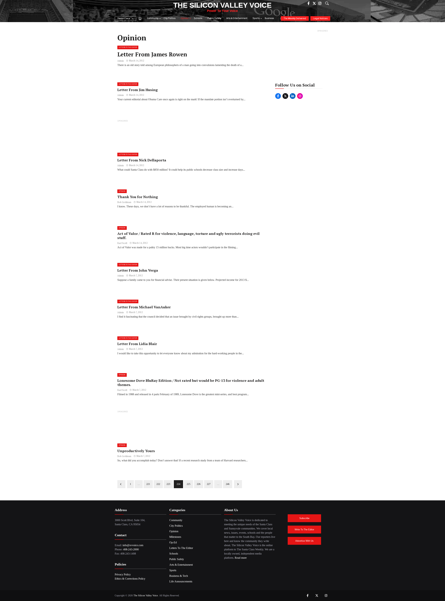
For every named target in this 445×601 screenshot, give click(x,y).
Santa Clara (123, 18)
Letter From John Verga (137, 270)
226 (198, 484)
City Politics (169, 18)
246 (227, 484)
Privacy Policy (123, 574)
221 (148, 484)
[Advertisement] (192, 136)
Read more (241, 557)
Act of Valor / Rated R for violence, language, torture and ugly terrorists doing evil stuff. (188, 235)
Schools (198, 18)
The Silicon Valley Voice (222, 5)
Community (152, 18)
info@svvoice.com (133, 545)
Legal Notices (320, 18)
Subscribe (304, 518)
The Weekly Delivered (295, 18)
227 (209, 484)
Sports (256, 18)
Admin (120, 60)
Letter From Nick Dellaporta (141, 160)
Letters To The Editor (128, 47)
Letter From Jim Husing (137, 89)
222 (158, 484)
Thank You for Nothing (137, 196)
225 (188, 484)
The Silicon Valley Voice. (146, 595)
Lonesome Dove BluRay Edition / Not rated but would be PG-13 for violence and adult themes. (190, 382)
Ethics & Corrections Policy (130, 578)
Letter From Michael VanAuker (144, 307)
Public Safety (214, 18)
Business (269, 18)
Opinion (185, 18)
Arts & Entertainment (236, 18)
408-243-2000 (131, 549)
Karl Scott (122, 243)
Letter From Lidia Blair (137, 343)
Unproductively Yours (136, 450)
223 (168, 484)
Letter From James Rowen (152, 54)
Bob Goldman (124, 202)
